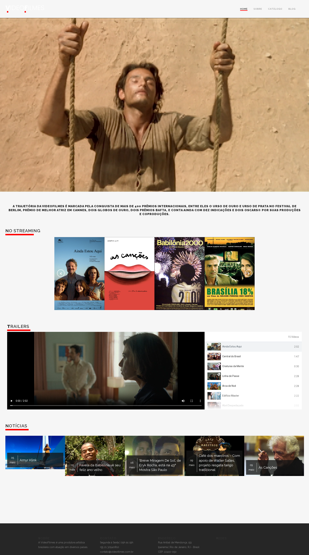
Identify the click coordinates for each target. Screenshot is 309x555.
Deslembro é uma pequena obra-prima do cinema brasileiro (218, 457)
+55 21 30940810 (109, 547)
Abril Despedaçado (233, 405)
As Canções (129, 270)
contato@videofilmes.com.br (116, 551)
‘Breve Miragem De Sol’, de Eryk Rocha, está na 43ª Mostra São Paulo (41, 465)
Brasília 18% (230, 270)
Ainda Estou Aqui (79, 269)
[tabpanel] (106, 370)
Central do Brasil (231, 356)
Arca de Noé (229, 385)
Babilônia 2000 (180, 270)
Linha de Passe (230, 376)
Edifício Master (230, 395)
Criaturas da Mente (233, 366)
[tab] (253, 347)
